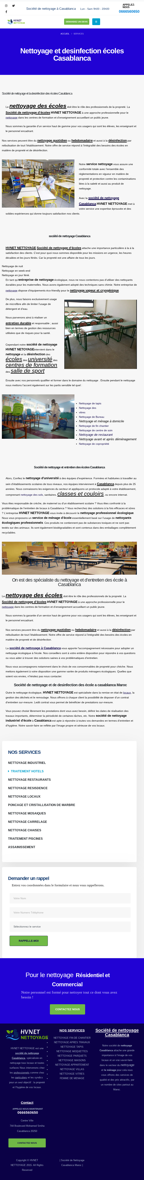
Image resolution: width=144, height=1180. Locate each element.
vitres (82, 412)
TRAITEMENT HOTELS (27, 771)
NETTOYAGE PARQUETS (72, 1056)
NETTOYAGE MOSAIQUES (27, 813)
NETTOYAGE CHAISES (24, 830)
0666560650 (129, 11)
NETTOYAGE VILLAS (72, 1069)
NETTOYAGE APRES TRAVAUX (72, 1042)
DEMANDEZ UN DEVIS (77, 22)
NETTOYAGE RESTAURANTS (29, 779)
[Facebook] (6, 12)
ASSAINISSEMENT (21, 847)
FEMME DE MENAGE (72, 1078)
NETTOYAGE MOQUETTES (72, 1051)
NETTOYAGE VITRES (72, 1074)
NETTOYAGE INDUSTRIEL (27, 762)
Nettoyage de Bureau (91, 416)
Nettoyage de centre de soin (95, 430)
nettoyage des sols (32, 494)
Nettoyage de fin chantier (94, 425)
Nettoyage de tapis (90, 403)
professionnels (21, 1072)
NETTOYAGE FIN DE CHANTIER (72, 1038)
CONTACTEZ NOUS (67, 1009)
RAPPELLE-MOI (29, 940)
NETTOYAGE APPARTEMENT (72, 1065)
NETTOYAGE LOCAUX (24, 796)
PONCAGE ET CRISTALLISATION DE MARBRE (41, 805)
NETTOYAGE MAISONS (72, 1060)
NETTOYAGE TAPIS (72, 1047)
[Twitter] (13, 6)
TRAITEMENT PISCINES (25, 838)
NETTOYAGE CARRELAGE (27, 821)
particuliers (21, 1077)
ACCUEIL (65, 34)
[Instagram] (6, 6)
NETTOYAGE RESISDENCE (28, 788)
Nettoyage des (87, 407)
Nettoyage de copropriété (94, 443)
